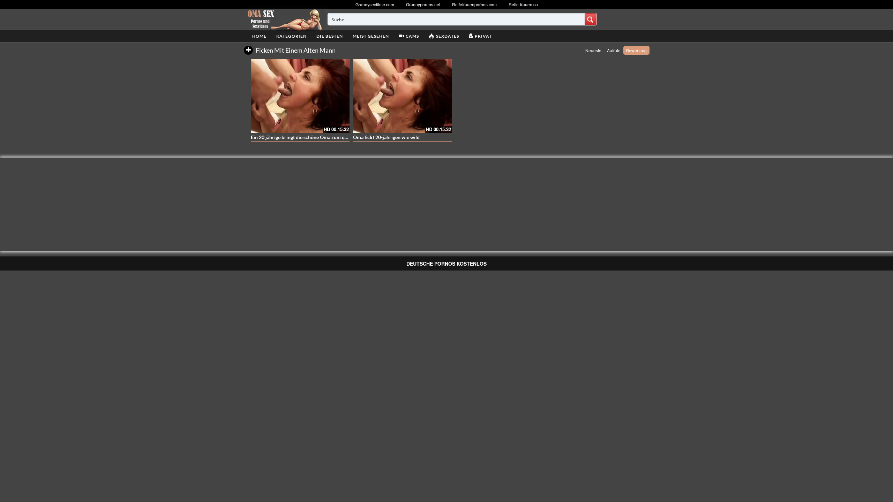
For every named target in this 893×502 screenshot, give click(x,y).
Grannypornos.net (423, 4)
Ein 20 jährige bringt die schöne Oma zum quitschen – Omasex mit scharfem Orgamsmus (347, 137)
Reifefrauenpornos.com (474, 4)
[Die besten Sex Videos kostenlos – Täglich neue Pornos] (284, 19)
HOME (259, 36)
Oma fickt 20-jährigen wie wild (386, 137)
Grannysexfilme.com (374, 4)
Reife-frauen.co (523, 4)
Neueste (593, 50)
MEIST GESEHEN (371, 36)
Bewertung (636, 50)
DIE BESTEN (329, 36)
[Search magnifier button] (590, 19)
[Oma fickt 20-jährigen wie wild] (402, 96)
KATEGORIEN (291, 36)
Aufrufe (614, 50)
